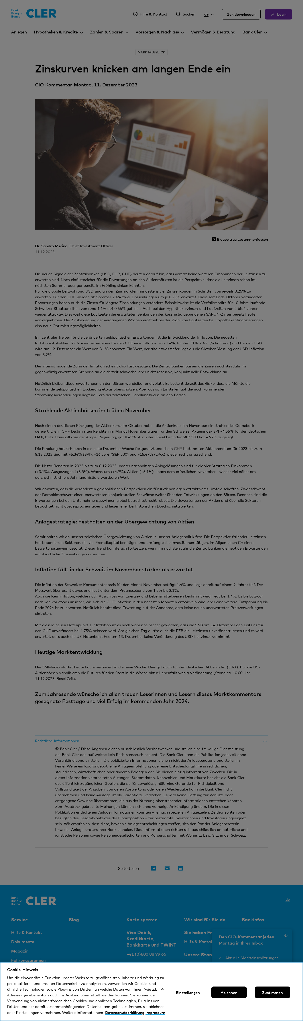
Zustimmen (272, 992)
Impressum (155, 1012)
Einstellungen (188, 992)
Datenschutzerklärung (124, 1012)
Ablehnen (229, 992)
